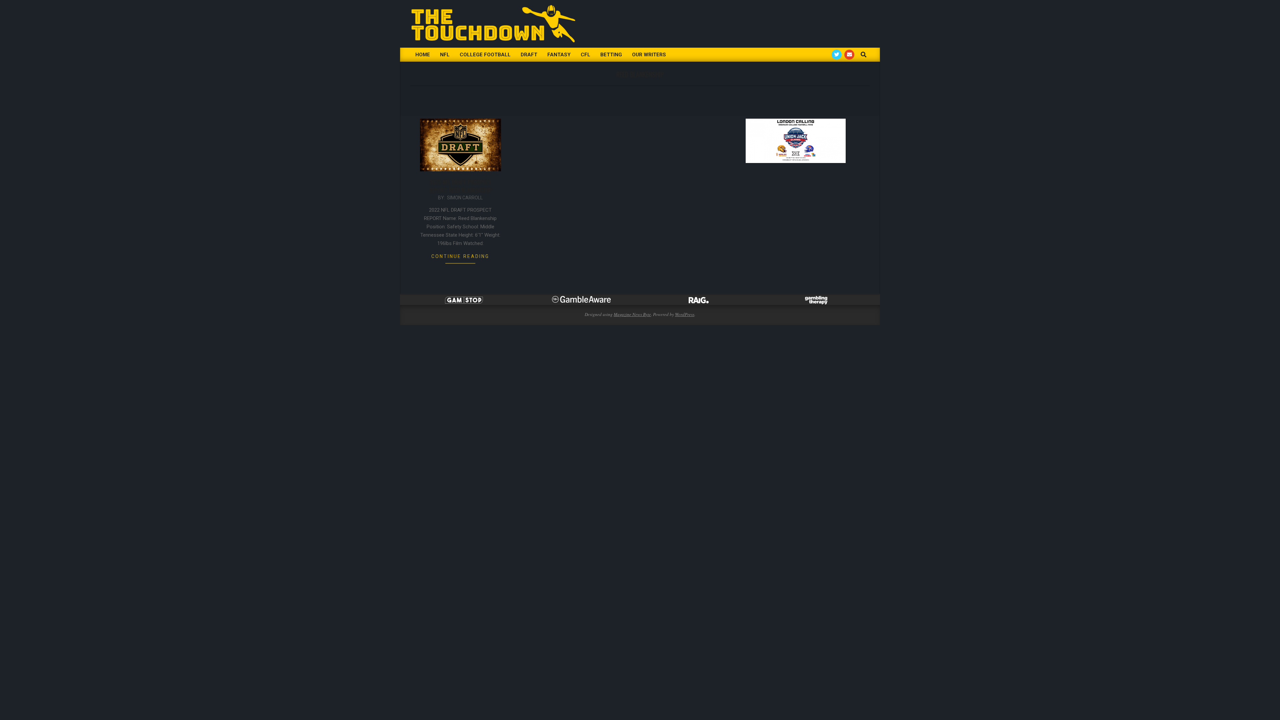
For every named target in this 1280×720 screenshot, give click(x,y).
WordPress (684, 314)
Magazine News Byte (632, 314)
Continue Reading (460, 256)
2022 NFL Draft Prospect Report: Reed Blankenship (460, 186)
